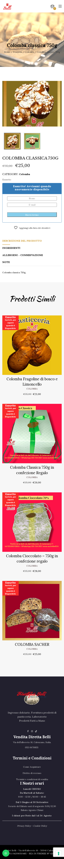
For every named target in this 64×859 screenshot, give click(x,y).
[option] (32, 104)
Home (7, 52)
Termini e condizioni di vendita (32, 779)
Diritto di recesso (32, 773)
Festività (17, 52)
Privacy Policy (24, 825)
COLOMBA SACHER (32, 644)
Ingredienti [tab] (11, 247)
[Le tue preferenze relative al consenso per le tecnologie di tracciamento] (59, 854)
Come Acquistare (32, 766)
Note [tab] (6, 262)
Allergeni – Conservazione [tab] (22, 255)
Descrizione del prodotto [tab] (22, 240)
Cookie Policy (40, 825)
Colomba (29, 52)
